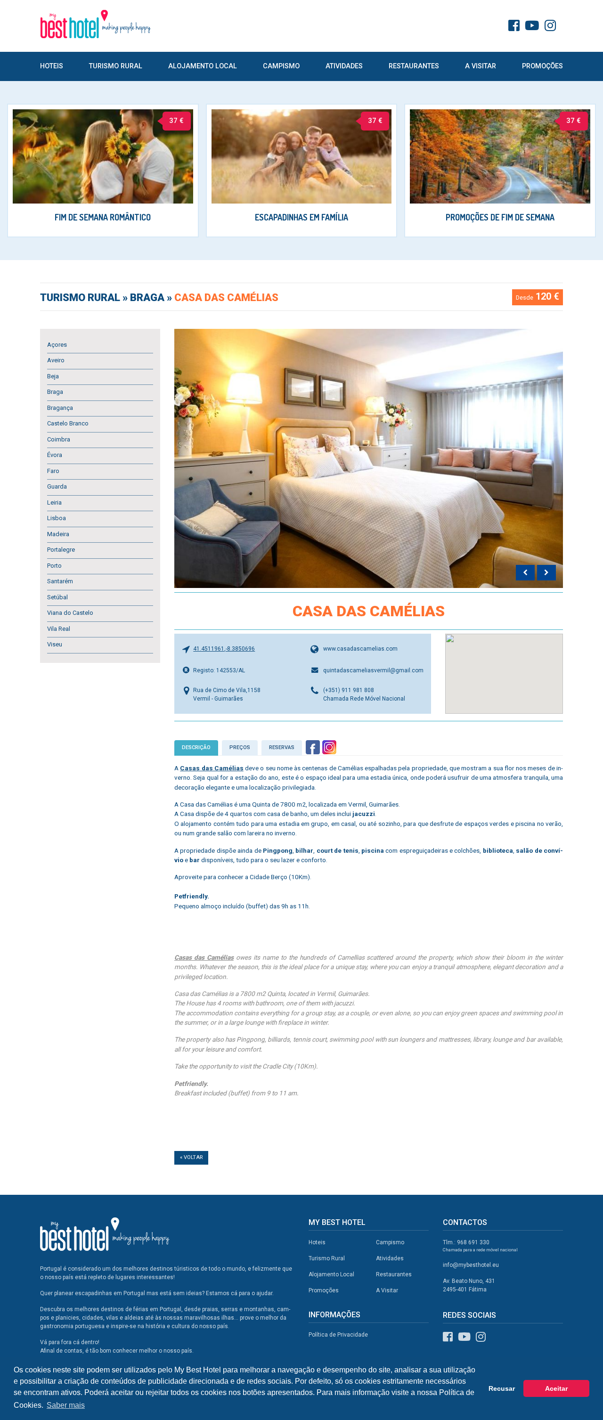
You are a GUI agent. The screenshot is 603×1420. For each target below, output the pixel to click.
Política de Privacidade (338, 1334)
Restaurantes (414, 66)
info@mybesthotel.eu (471, 1265)
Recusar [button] (502, 1388)
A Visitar (480, 66)
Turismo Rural (115, 66)
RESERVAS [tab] (281, 747)
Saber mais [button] (66, 1405)
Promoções (542, 66)
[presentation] (525, 573)
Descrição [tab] (196, 747)
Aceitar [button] (556, 1388)
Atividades (344, 66)
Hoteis (51, 66)
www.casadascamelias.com (360, 648)
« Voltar (191, 1157)
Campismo (281, 66)
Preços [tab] (239, 747)
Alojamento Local (202, 66)
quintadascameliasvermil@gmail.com (373, 670)
